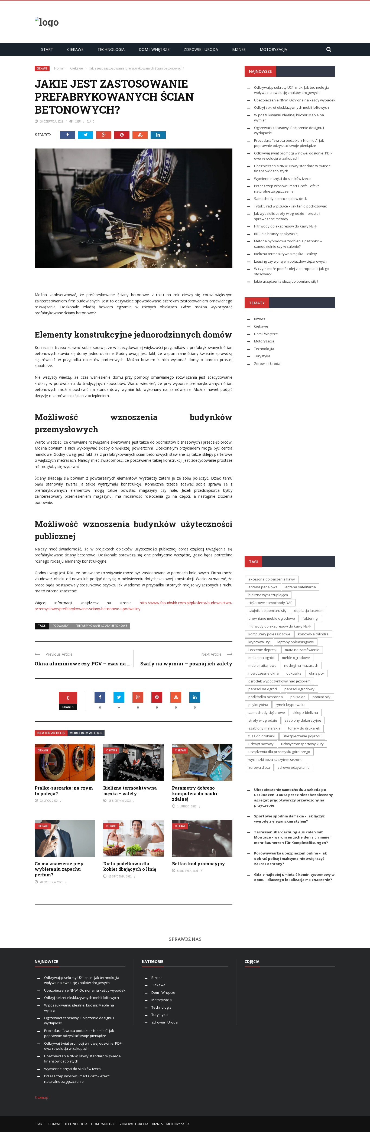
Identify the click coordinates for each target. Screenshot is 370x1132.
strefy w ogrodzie (262, 720)
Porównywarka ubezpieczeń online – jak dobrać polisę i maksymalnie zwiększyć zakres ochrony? (290, 858)
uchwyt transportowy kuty (302, 743)
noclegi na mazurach (301, 665)
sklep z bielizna (305, 712)
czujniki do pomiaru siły (267, 610)
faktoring (310, 618)
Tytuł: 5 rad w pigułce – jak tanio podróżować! (290, 206)
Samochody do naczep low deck (280, 198)
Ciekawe (75, 49)
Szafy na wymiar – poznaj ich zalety (186, 663)
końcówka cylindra (313, 634)
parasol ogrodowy (299, 689)
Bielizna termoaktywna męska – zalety (130, 790)
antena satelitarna (300, 587)
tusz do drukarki (261, 736)
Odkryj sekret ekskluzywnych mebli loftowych (291, 107)
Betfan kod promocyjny (198, 863)
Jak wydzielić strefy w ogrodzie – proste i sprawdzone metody (287, 216)
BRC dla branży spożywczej (276, 233)
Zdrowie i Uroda (201, 49)
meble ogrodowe (296, 657)
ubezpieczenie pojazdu (302, 736)
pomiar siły (321, 696)
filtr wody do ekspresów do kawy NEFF (279, 626)
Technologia (111, 49)
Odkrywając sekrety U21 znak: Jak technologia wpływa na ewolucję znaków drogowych (291, 90)
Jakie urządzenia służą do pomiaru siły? (286, 281)
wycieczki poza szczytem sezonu (275, 759)
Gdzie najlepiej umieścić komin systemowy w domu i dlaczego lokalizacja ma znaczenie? (294, 877)
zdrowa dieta (259, 767)
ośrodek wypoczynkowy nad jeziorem (279, 681)
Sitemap (41, 1097)
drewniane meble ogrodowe (271, 618)
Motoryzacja (273, 49)
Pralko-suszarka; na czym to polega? (64, 790)
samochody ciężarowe (266, 712)
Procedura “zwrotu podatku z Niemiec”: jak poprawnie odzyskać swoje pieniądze (289, 143)
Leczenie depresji (262, 649)
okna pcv (316, 673)
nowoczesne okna (263, 673)
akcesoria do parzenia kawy (271, 579)
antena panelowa (263, 587)
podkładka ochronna (265, 696)
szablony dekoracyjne (303, 720)
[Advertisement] (236, 21)
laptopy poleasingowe (295, 641)
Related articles (51, 733)
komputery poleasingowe (269, 634)
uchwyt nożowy (261, 743)
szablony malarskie (264, 728)
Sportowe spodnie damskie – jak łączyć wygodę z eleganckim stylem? (289, 819)
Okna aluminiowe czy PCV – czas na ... (82, 663)
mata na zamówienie (302, 649)
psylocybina (258, 704)
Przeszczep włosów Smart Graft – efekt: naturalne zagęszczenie (287, 188)
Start (47, 49)
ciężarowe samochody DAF (270, 602)
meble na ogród (261, 657)
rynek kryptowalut (291, 704)
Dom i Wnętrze (154, 49)
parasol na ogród (262, 689)
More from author (86, 733)
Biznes (239, 49)
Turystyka (262, 356)
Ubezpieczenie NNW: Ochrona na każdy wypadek (294, 100)
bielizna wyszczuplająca (268, 594)
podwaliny (61, 626)
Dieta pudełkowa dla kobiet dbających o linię (129, 866)
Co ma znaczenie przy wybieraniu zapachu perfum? (59, 869)
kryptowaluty (259, 641)
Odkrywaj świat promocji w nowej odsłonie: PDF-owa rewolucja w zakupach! (293, 156)
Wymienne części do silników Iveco (282, 178)
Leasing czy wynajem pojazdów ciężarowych (290, 261)
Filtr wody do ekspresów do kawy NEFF (285, 226)
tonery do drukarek (304, 728)
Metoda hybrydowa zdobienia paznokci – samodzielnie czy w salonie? (288, 244)
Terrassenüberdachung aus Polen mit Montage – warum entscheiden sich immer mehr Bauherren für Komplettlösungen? (292, 837)
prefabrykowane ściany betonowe (101, 626)
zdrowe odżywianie (294, 767)
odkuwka (293, 673)
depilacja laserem (308, 610)
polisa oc (297, 696)
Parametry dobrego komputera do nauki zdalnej (194, 793)
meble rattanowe (262, 665)
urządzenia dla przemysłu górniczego (279, 751)
